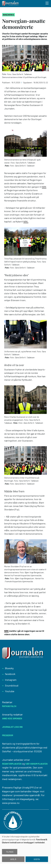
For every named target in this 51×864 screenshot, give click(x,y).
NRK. (25, 221)
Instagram (10, 679)
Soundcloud (11, 685)
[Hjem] (10, 3)
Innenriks (8, 14)
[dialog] (25, 849)
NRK (44, 186)
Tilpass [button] (9, 852)
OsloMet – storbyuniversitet (17, 751)
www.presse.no (11, 802)
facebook (10, 673)
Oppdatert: (28, 82)
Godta (37, 859)
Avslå (13, 859)
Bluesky (9, 668)
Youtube (9, 691)
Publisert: (6, 82)
